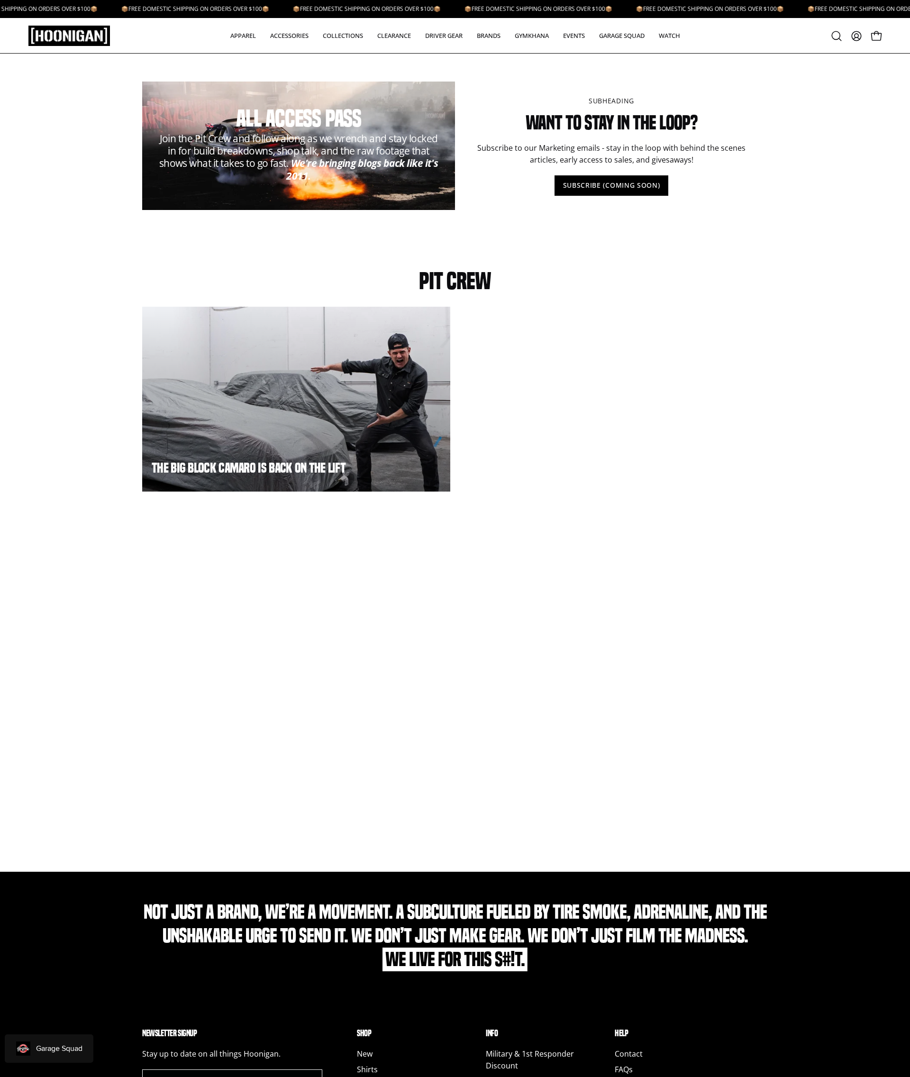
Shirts (367, 1069)
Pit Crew (455, 280)
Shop (364, 1033)
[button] (243, 35)
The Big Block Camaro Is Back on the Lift (249, 468)
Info (492, 1033)
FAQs (624, 1069)
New (365, 1054)
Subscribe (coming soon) (611, 185)
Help (621, 1033)
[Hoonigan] (75, 36)
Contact (629, 1054)
